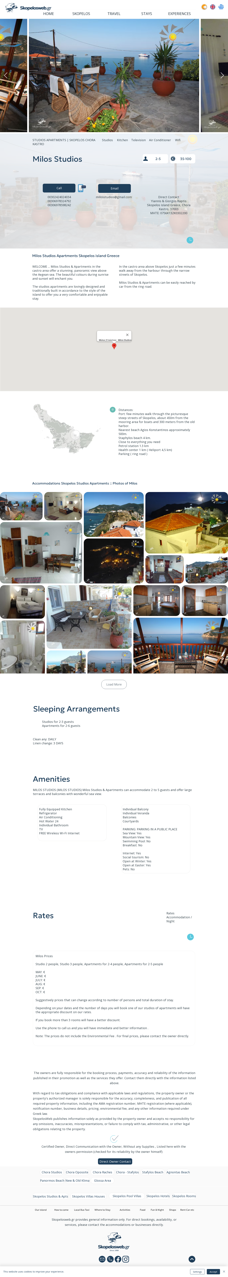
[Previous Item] (6, 75)
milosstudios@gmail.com (114, 197)
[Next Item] (222, 75)
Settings (197, 1271)
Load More (114, 684)
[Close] (224, 1271)
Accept (213, 1271)
